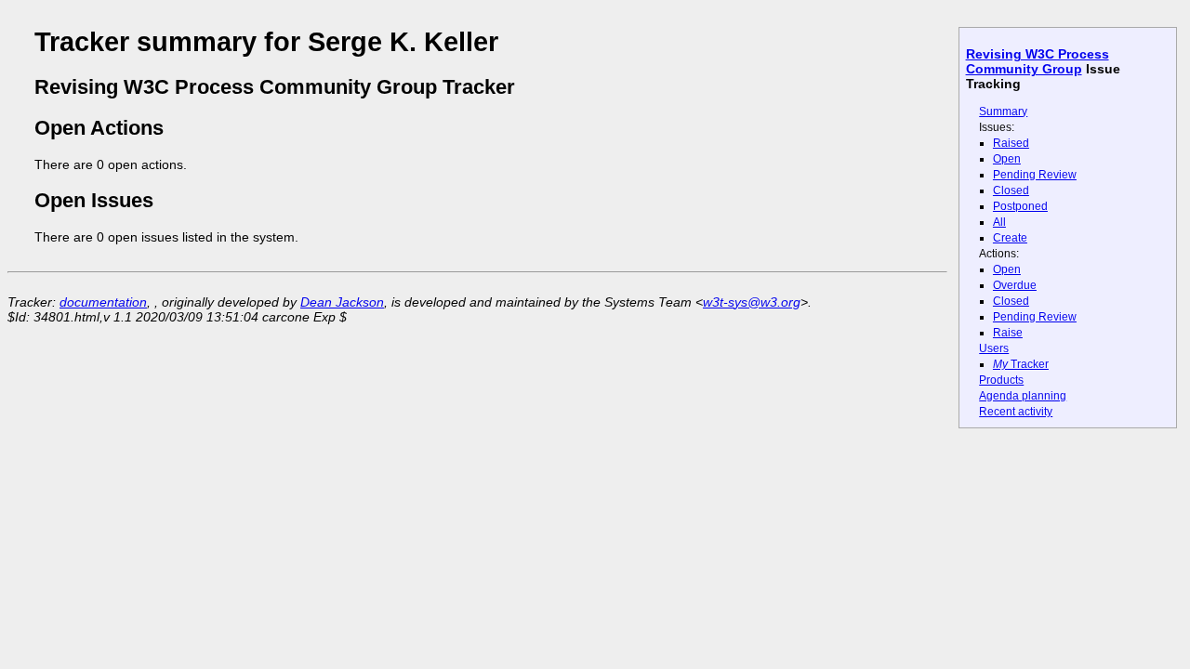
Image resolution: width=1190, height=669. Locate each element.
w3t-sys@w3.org (751, 302)
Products (1001, 380)
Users (994, 348)
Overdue (1015, 285)
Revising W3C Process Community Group (1037, 61)
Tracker (1021, 364)
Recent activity (1015, 411)
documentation (103, 302)
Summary (1003, 111)
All (999, 222)
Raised (1011, 143)
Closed (1011, 190)
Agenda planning (1022, 395)
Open (1007, 158)
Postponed (1020, 206)
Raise (1008, 332)
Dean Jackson (342, 302)
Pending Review (1035, 174)
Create (1010, 237)
